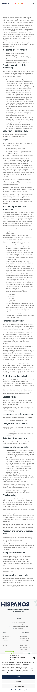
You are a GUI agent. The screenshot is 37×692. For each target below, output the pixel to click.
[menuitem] (15, 3)
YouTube (12, 300)
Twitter (11, 296)
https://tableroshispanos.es (24, 22)
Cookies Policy (7, 411)
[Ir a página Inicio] (15, 604)
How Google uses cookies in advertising (18, 492)
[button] (34, 657)
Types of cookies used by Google (16, 491)
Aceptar (18, 677)
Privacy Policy (18, 690)
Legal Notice (26, 690)
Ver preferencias (18, 686)
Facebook (12, 295)
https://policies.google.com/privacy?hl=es (15, 481)
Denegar (18, 681)
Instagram (12, 302)
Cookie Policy (10, 690)
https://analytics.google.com (15, 474)
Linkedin (11, 298)
